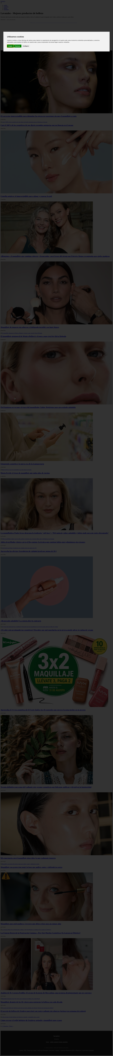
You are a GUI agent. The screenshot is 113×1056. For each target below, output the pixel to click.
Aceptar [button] (10, 46)
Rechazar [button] (17, 46)
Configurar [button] (26, 46)
